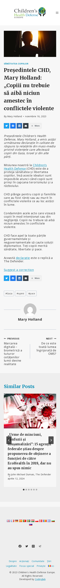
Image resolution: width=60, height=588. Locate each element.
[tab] (23, 489)
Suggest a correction (19, 270)
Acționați (24, 561)
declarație (23, 258)
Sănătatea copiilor (16, 63)
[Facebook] (20, 546)
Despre (13, 561)
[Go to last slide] (9, 440)
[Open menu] (57, 12)
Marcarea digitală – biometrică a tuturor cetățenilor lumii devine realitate (13, 351)
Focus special (26, 565)
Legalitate (11, 565)
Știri (49, 561)
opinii (20, 293)
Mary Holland (14, 116)
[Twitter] (27, 546)
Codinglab (40, 579)
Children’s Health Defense (25, 166)
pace (31, 293)
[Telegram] (40, 546)
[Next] (51, 440)
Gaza (8, 293)
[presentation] (30, 411)
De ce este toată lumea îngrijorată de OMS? (46, 346)
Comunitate (38, 561)
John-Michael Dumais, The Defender (31, 474)
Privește (41, 565)
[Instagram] (33, 546)
